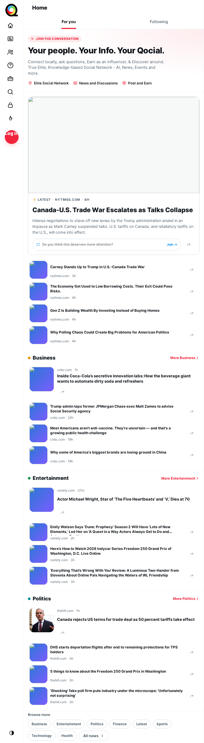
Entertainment (69, 724)
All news (91, 735)
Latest (141, 724)
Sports (162, 724)
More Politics (184, 598)
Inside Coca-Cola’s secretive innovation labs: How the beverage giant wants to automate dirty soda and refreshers (124, 378)
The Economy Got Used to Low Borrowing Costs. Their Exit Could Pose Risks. (111, 288)
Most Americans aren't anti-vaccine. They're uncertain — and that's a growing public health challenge (110, 430)
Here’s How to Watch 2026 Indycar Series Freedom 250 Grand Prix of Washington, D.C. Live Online (110, 551)
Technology (42, 735)
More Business (182, 358)
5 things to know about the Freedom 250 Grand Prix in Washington (108, 671)
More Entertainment (178, 478)
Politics (97, 724)
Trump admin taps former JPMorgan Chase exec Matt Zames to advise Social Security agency (111, 408)
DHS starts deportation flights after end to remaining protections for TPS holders (114, 649)
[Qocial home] (11, 10)
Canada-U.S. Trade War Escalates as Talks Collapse (112, 210)
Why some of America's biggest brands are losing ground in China (108, 452)
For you (69, 21)
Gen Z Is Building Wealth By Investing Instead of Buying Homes (105, 310)
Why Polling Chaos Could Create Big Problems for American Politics (109, 332)
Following (159, 21)
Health (67, 735)
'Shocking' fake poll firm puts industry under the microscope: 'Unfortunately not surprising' (116, 693)
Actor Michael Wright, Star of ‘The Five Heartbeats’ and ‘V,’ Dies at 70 (123, 499)
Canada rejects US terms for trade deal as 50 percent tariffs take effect (126, 619)
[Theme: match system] (11, 733)
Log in (12, 133)
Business (39, 724)
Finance (120, 724)
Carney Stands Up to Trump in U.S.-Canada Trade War (97, 267)
